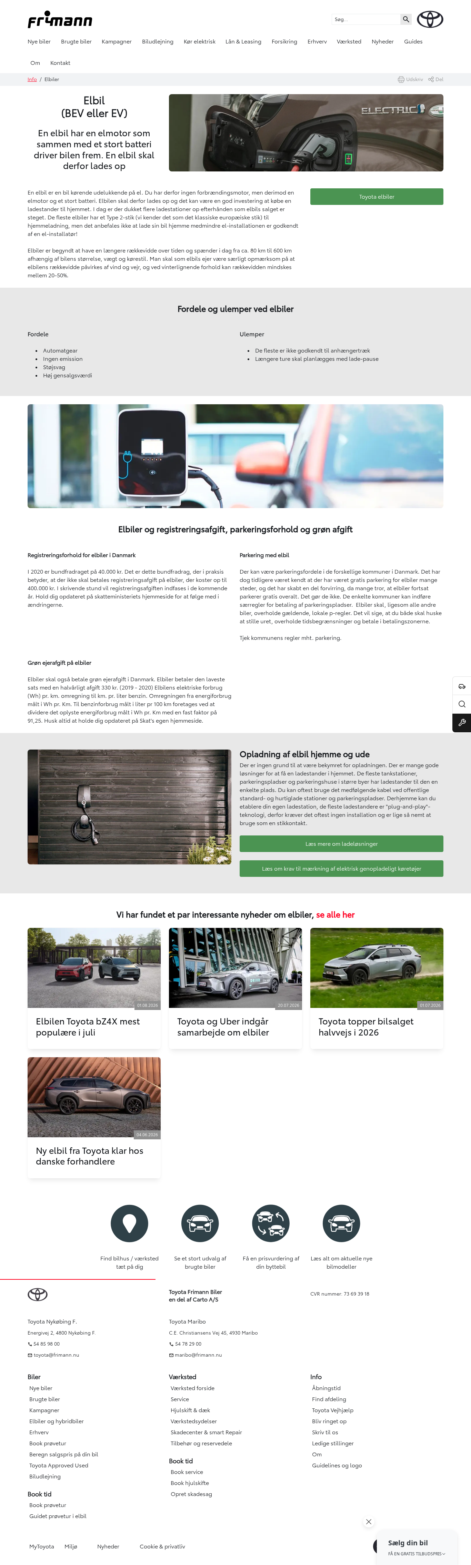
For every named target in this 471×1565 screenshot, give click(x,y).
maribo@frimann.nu (198, 1355)
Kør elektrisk (200, 41)
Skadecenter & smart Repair (206, 1432)
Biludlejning (157, 41)
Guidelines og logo (337, 1465)
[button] (417, 1547)
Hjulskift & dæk (190, 1410)
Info (32, 79)
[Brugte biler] (461, 704)
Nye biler (39, 41)
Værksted (349, 41)
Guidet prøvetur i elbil (58, 1516)
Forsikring (284, 41)
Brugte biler (76, 41)
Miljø (70, 1546)
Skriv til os (325, 1432)
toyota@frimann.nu (55, 1355)
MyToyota (41, 1546)
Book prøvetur (47, 1443)
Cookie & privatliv (162, 1546)
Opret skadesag (191, 1493)
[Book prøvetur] (461, 685)
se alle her (335, 915)
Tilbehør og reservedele (201, 1443)
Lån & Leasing (243, 41)
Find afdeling (329, 1399)
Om (35, 62)
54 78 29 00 (188, 1344)
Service (180, 1399)
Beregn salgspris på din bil (63, 1454)
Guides (413, 41)
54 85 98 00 (46, 1344)
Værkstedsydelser (194, 1421)
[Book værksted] (461, 723)
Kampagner (117, 41)
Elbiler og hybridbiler (56, 1421)
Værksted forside (192, 1388)
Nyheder (383, 41)
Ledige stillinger (333, 1443)
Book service (187, 1471)
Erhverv (317, 41)
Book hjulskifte (190, 1482)
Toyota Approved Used (58, 1465)
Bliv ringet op (329, 1421)
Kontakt (60, 62)
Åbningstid (326, 1388)
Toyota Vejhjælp (332, 1410)
